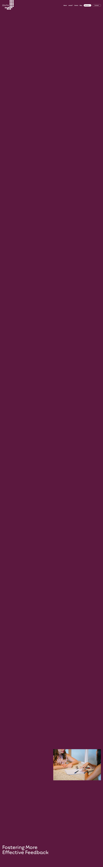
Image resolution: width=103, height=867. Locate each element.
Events (76, 5)
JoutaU (70, 5)
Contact (97, 5)
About (65, 5)
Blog (81, 5)
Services (87, 5)
